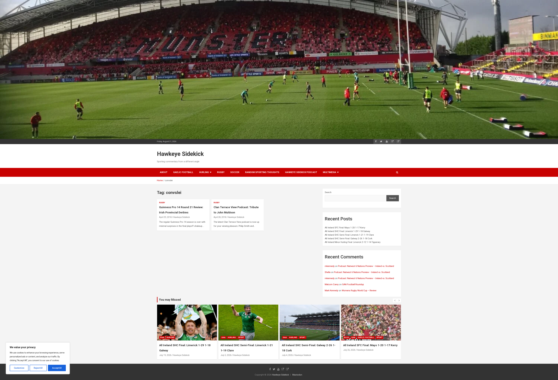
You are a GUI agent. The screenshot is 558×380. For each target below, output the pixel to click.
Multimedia (329, 172)
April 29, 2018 (165, 217)
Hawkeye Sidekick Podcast (301, 172)
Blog (285, 337)
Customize (19, 368)
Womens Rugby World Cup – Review (359, 290)
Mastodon (297, 374)
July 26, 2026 (288, 350)
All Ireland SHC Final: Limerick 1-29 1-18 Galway (347, 231)
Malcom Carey (332, 284)
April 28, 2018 (220, 217)
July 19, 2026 (349, 355)
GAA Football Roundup (353, 284)
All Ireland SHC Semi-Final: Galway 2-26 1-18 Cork (348, 238)
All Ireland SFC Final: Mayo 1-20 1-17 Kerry (345, 227)
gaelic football (183, 172)
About (163, 172)
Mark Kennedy (331, 290)
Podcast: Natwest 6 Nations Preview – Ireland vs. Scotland (366, 266)
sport (180, 337)
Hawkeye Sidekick (180, 153)
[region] (38, 358)
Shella (327, 272)
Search (328, 192)
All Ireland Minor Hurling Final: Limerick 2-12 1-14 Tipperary (352, 242)
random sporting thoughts (262, 172)
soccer (234, 172)
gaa (162, 337)
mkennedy (330, 266)
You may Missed (170, 299)
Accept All (57, 368)
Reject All (38, 368)
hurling (204, 172)
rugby (221, 172)
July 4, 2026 (226, 355)
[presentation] (395, 301)
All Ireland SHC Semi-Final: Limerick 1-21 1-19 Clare (349, 235)
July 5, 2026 (164, 355)
